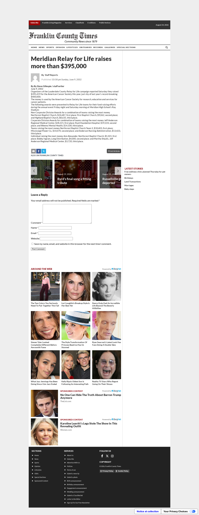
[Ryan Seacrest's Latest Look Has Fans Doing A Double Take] (106, 325)
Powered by (107, 269)
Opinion (60, 47)
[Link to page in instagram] (112, 456)
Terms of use (71, 470)
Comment (36, 222)
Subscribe (34, 23)
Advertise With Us (73, 463)
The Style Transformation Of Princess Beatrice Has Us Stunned (74, 345)
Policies (70, 466)
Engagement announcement (77, 488)
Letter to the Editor (73, 499)
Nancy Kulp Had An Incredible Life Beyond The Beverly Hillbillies (106, 305)
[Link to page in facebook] (38, 151)
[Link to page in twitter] (43, 151)
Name (34, 227)
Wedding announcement (75, 492)
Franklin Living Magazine (51, 23)
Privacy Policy (107, 471)
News (42, 47)
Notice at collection (148, 511)
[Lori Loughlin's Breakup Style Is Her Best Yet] (75, 286)
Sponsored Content (41, 481)
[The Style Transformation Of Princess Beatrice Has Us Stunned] (75, 325)
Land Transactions (132, 181)
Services (68, 23)
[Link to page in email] (33, 151)
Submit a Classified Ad (75, 495)
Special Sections (126, 47)
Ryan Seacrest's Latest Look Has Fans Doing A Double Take (106, 343)
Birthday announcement (75, 484)
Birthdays (128, 178)
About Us (70, 455)
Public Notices (105, 23)
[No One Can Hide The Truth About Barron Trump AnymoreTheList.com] (44, 403)
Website (35, 238)
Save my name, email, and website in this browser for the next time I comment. (72, 243)
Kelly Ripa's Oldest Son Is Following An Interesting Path (74, 382)
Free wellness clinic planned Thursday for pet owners (144, 172)
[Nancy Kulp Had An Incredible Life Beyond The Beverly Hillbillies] (106, 286)
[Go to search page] (166, 47)
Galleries (110, 47)
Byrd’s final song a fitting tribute (74, 181)
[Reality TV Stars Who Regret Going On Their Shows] (106, 364)
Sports (50, 47)
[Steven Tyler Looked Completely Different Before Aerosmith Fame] (45, 325)
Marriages (129, 185)
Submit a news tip (73, 473)
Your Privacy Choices (175, 511)
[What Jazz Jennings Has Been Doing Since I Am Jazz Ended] (45, 364)
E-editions (92, 23)
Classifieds (80, 23)
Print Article (114, 151)
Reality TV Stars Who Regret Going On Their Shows (105, 382)
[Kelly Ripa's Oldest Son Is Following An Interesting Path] (75, 364)
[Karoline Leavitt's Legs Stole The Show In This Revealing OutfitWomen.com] (44, 431)
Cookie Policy (123, 471)
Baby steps (129, 189)
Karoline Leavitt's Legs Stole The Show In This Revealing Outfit (88, 426)
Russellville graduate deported (116, 181)
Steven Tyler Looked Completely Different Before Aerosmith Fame (44, 345)
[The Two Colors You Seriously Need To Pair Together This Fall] (45, 286)
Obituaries (85, 47)
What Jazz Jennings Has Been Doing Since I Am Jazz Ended (44, 382)
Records (98, 47)
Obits (36, 473)
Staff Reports (51, 74)
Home (34, 47)
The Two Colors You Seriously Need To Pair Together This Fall (45, 304)
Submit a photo (72, 477)
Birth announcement (74, 481)
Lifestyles (72, 47)
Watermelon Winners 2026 (27, 181)
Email (34, 233)
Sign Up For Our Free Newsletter (78, 503)
